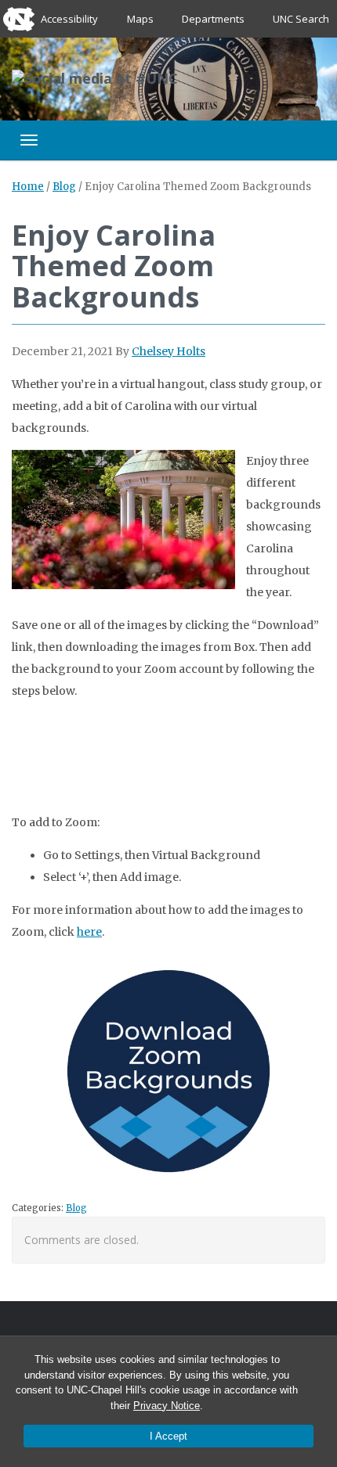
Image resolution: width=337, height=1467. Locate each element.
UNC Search (301, 19)
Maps (140, 19)
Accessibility (69, 19)
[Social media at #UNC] (95, 77)
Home (28, 186)
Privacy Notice (166, 1405)
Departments (213, 19)
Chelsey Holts (168, 351)
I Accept (168, 1436)
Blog (64, 186)
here (89, 932)
